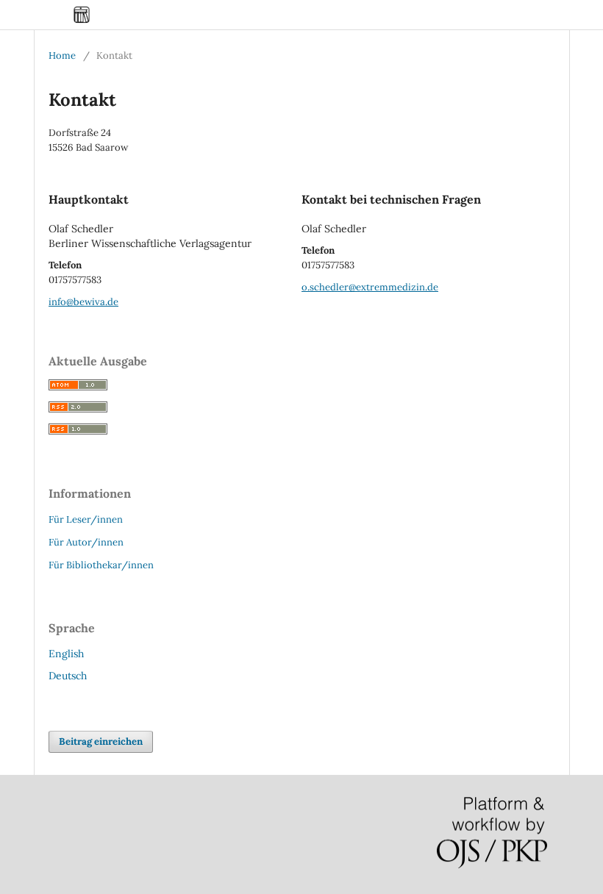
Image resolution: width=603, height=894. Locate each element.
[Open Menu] (48, 14)
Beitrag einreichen (101, 741)
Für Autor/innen (86, 542)
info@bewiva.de (83, 302)
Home (62, 55)
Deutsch (68, 675)
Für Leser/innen (86, 519)
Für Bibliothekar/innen (101, 565)
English (66, 653)
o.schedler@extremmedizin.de (370, 287)
